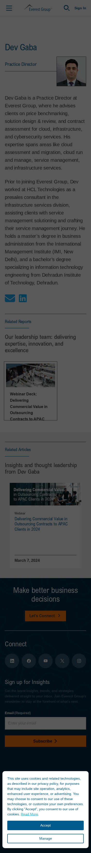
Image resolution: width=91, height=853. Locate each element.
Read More (29, 814)
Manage (45, 838)
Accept (45, 825)
